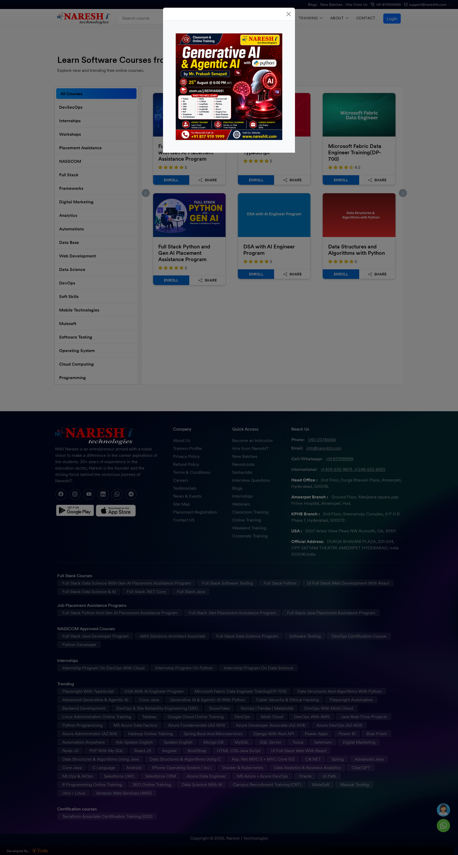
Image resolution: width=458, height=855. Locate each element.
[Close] (288, 14)
